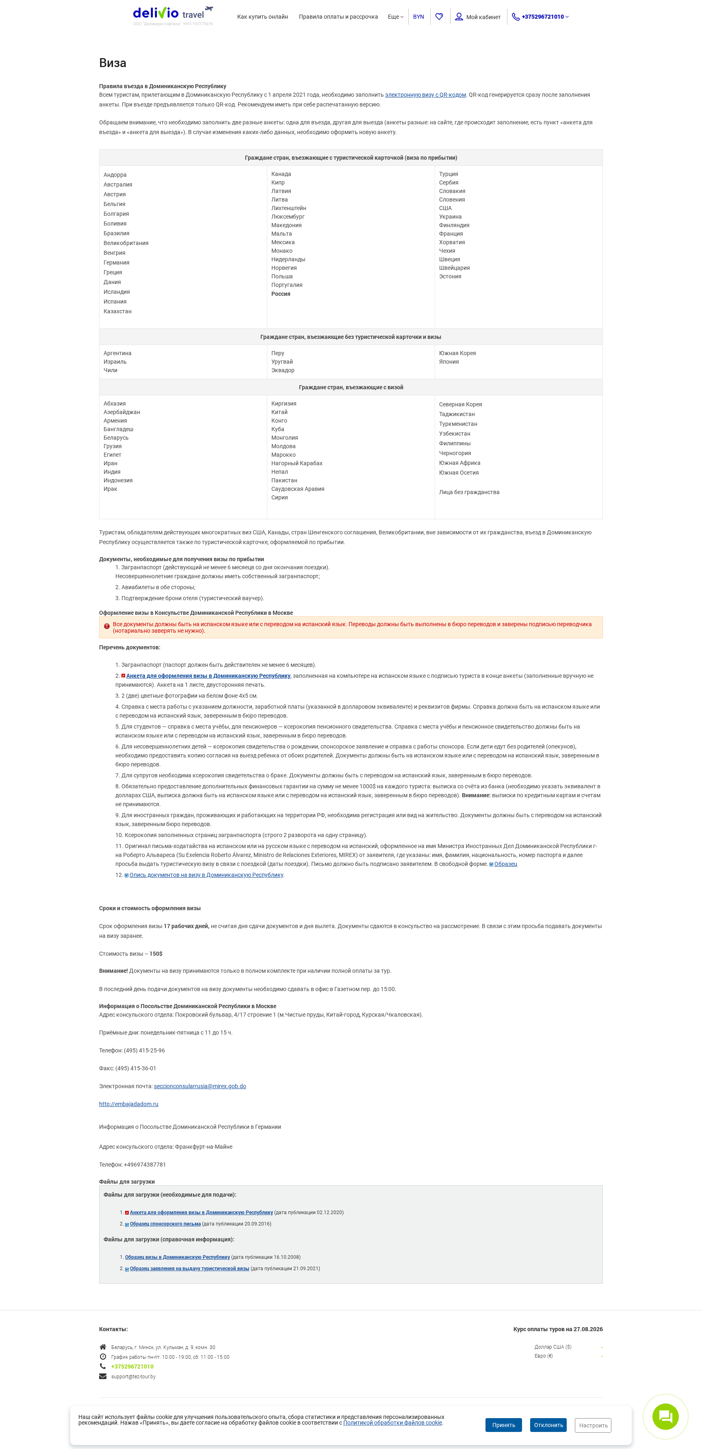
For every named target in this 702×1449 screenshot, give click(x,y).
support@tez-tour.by (133, 1376)
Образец (505, 864)
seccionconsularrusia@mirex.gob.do (200, 1086)
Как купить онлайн (262, 16)
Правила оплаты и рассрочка (338, 16)
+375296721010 (543, 16)
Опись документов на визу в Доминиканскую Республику (206, 875)
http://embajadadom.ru (128, 1104)
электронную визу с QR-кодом (425, 94)
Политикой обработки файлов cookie (392, 1422)
